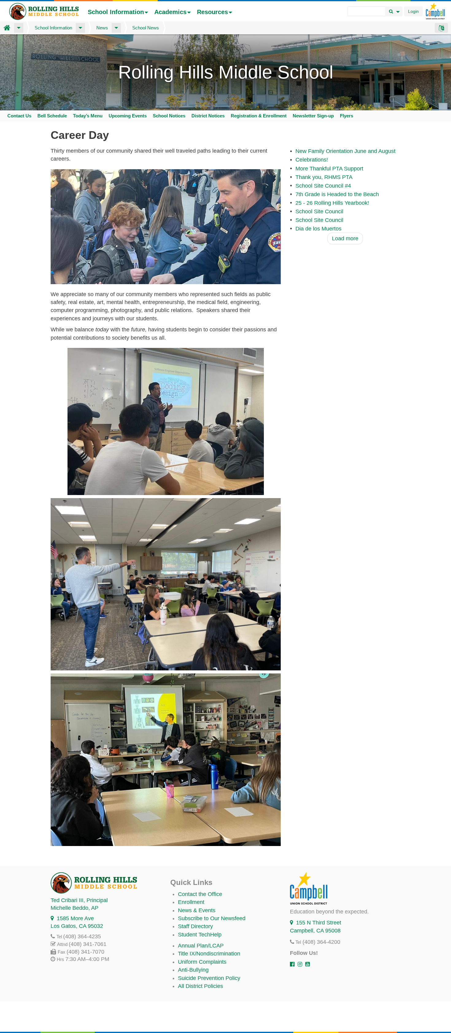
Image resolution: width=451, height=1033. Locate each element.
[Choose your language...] (441, 28)
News (102, 27)
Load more (345, 238)
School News (145, 27)
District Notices (208, 115)
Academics (170, 12)
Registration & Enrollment (259, 115)
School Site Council (319, 211)
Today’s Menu (87, 115)
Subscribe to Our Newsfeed (211, 918)
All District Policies (200, 986)
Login (413, 11)
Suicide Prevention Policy (209, 978)
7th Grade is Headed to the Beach (337, 194)
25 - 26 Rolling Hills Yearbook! (332, 203)
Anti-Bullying (193, 970)
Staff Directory (195, 926)
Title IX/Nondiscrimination (209, 954)
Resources (212, 12)
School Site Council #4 (323, 186)
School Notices (169, 115)
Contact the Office (200, 894)
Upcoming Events (128, 115)
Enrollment (191, 902)
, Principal (79, 900)
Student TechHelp (200, 935)
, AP (74, 908)
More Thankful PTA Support (329, 169)
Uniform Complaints (202, 962)
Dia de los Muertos (318, 229)
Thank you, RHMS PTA (324, 177)
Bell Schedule (52, 115)
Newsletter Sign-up (313, 115)
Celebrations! (311, 160)
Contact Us (19, 115)
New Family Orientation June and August (345, 151)
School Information (116, 12)
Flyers (346, 115)
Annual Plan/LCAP (201, 946)
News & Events (196, 910)
